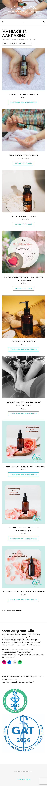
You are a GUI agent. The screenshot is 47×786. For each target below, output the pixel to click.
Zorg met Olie (23, 7)
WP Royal (29, 772)
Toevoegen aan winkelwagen (23, 102)
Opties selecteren (23, 163)
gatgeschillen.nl (27, 682)
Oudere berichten (12, 611)
